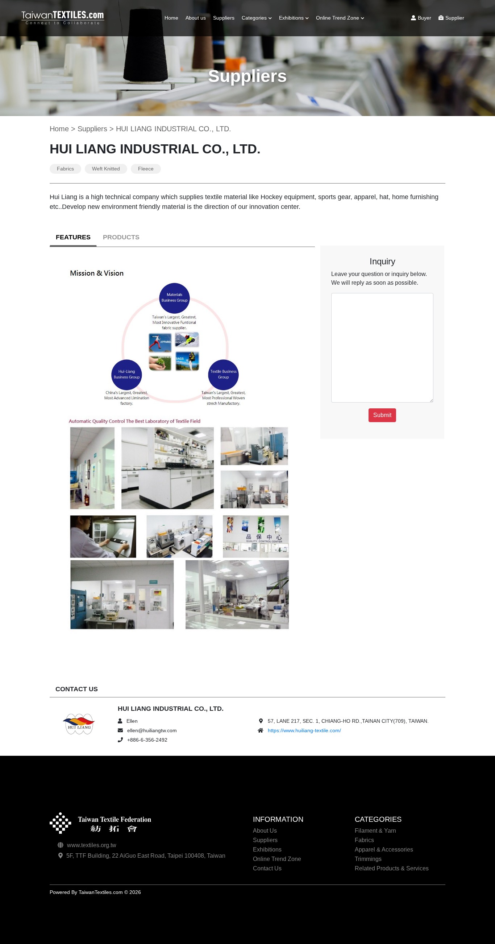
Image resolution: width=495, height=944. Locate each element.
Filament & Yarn (263, 37)
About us (196, 18)
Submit (382, 415)
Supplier (454, 18)
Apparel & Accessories (384, 849)
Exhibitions (291, 18)
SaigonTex (331, 37)
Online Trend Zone (337, 18)
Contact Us (267, 868)
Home (171, 18)
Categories (254, 18)
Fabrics (253, 47)
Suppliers (223, 18)
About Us (265, 831)
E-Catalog (293, 47)
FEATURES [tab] (73, 237)
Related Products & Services (392, 868)
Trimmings (257, 74)
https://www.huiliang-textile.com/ (304, 730)
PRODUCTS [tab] (121, 237)
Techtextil (330, 47)
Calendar (292, 37)
